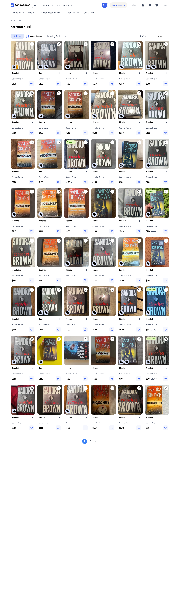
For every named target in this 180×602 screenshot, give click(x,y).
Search (20, 20)
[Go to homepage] (20, 5)
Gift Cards (89, 12)
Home (13, 20)
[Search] (104, 5)
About (134, 5)
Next (96, 441)
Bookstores (73, 12)
